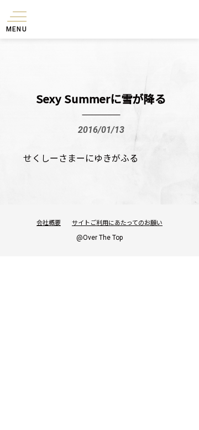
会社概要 (48, 222)
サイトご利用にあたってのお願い (117, 222)
